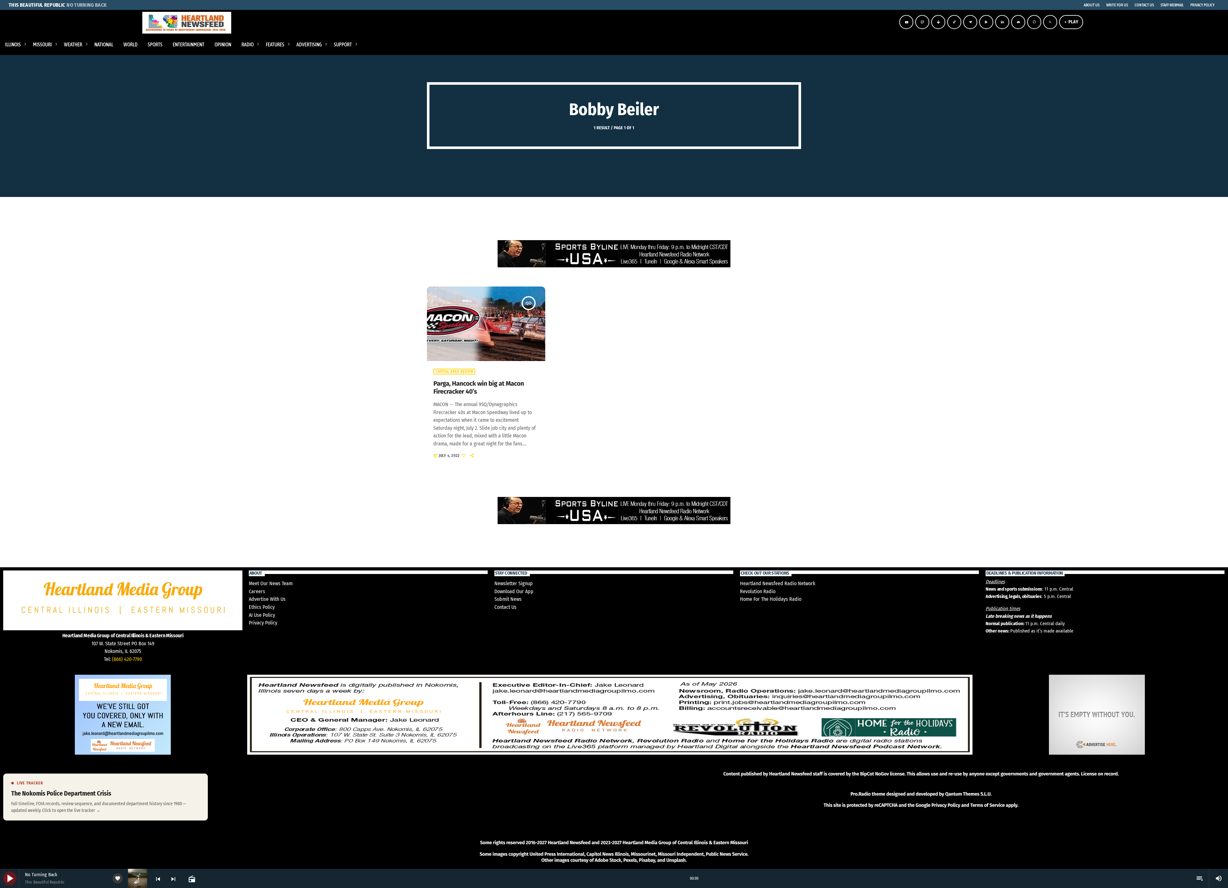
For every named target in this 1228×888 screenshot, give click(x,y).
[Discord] (1018, 22)
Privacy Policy (263, 623)
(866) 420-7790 (127, 659)
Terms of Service (987, 805)
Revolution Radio (757, 591)
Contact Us (505, 607)
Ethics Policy (262, 607)
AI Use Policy (262, 615)
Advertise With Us (267, 599)
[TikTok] (954, 22)
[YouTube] (906, 22)
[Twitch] (922, 22)
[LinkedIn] (1002, 22)
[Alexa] (1034, 22)
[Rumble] (986, 22)
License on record (1099, 774)
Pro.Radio (860, 794)
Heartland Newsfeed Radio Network (777, 583)
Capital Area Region (454, 371)
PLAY (1071, 22)
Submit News (508, 599)
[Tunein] (938, 22)
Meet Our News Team (271, 583)
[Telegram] (970, 22)
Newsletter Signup (513, 583)
